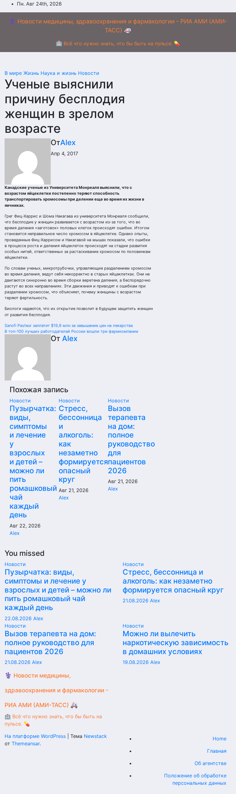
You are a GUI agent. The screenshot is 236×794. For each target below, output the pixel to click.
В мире (14, 73)
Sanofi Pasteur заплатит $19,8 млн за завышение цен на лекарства (69, 325)
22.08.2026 (19, 618)
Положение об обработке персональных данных (195, 779)
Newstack (95, 736)
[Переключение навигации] (118, 62)
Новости (88, 73)
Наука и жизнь (59, 73)
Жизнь (32, 73)
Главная (216, 751)
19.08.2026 (136, 662)
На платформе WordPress (36, 736)
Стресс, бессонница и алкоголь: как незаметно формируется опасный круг (173, 581)
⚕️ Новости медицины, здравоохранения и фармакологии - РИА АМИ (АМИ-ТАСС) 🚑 (56, 690)
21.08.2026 (136, 600)
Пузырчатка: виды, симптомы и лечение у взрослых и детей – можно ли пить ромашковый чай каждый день (33, 461)
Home (219, 738)
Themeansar (26, 743)
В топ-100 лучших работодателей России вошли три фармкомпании (71, 331)
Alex (68, 142)
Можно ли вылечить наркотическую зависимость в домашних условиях (176, 642)
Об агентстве (210, 763)
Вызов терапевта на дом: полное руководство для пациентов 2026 (131, 439)
